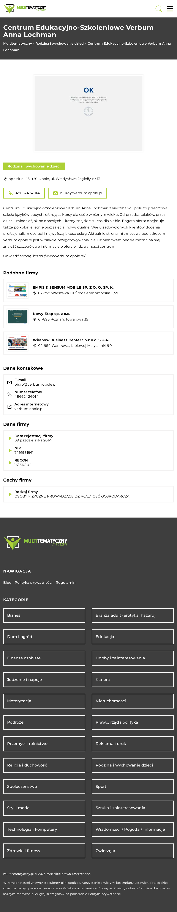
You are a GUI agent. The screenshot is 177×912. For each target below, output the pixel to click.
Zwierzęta (105, 850)
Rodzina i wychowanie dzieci (34, 166)
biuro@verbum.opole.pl (81, 193)
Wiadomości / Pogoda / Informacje (130, 829)
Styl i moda (18, 808)
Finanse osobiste (24, 658)
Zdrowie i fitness (23, 850)
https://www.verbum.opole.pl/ (59, 256)
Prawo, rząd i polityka (117, 722)
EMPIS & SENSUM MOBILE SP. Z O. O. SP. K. (73, 287)
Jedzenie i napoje (24, 679)
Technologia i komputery (32, 829)
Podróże (15, 722)
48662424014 (28, 193)
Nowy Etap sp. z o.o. (51, 314)
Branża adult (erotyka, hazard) (126, 615)
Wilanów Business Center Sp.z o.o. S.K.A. (71, 340)
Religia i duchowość (27, 765)
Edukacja (105, 636)
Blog (7, 582)
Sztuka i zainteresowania (120, 808)
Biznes (14, 615)
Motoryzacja (19, 701)
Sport (101, 786)
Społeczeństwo (22, 786)
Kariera (103, 679)
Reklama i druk (111, 743)
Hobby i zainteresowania (120, 658)
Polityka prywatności (33, 582)
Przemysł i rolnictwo (27, 743)
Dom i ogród (19, 636)
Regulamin (66, 582)
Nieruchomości (111, 701)
